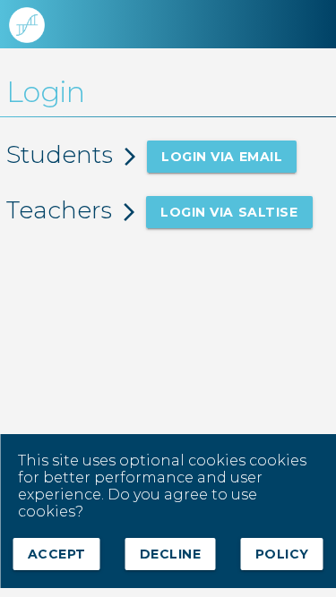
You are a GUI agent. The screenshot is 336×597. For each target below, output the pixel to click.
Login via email (221, 157)
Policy (282, 554)
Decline (171, 554)
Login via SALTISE (229, 212)
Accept (56, 554)
